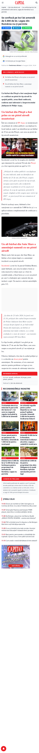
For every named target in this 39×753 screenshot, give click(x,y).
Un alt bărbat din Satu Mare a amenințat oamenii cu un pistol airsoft (18, 85)
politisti (10, 379)
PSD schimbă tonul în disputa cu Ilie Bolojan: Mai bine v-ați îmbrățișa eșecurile (19, 523)
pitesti (5, 379)
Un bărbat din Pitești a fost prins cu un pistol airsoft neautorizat (20, 78)
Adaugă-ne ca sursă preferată (16, 56)
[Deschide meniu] (3, 3)
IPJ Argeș (21, 122)
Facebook (7, 28)
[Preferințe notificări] (3, 748)
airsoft (11, 377)
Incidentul (5, 265)
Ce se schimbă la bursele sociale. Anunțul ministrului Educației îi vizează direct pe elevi (18, 529)
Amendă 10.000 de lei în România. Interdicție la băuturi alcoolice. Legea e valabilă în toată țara (28, 439)
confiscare (17, 377)
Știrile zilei (9, 499)
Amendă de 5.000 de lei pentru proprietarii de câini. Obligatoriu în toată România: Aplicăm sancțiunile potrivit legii (28, 467)
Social (4, 403)
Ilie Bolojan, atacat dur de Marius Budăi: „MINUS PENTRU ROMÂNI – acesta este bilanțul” (19, 517)
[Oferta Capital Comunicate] (19, 557)
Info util (24, 403)
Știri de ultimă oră (16, 383)
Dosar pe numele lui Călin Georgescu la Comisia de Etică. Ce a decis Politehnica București (19, 505)
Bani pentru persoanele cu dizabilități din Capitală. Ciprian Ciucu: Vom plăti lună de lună (18, 535)
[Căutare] (36, 2)
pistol (29, 377)
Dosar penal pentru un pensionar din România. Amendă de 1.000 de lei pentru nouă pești (10, 439)
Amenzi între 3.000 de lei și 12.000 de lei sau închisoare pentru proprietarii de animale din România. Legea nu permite (10, 467)
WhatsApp (28, 28)
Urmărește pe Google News (15, 61)
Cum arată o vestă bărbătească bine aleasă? (21, 541)
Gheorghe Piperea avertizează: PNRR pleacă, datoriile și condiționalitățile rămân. (17, 511)
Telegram (17, 28)
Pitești (33, 163)
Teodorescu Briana (15, 65)
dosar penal (18, 359)
